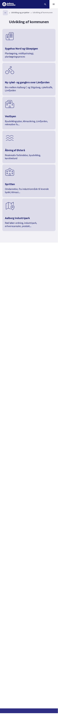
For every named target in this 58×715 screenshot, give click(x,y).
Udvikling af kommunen (43, 13)
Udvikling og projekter (20, 13)
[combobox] (5, 12)
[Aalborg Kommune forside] (9, 4)
